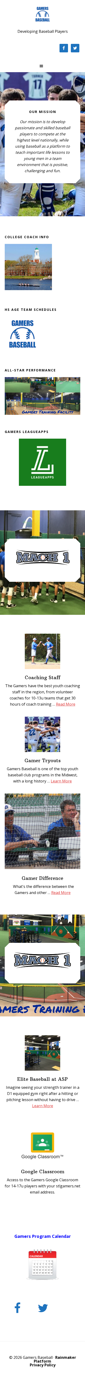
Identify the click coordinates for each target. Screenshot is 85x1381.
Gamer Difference (42, 878)
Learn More (61, 781)
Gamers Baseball (42, 14)
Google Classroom (42, 1171)
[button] (42, 66)
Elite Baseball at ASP (42, 1079)
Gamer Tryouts (43, 760)
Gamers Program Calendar (42, 1236)
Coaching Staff (42, 677)
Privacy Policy (42, 1365)
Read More (65, 704)
